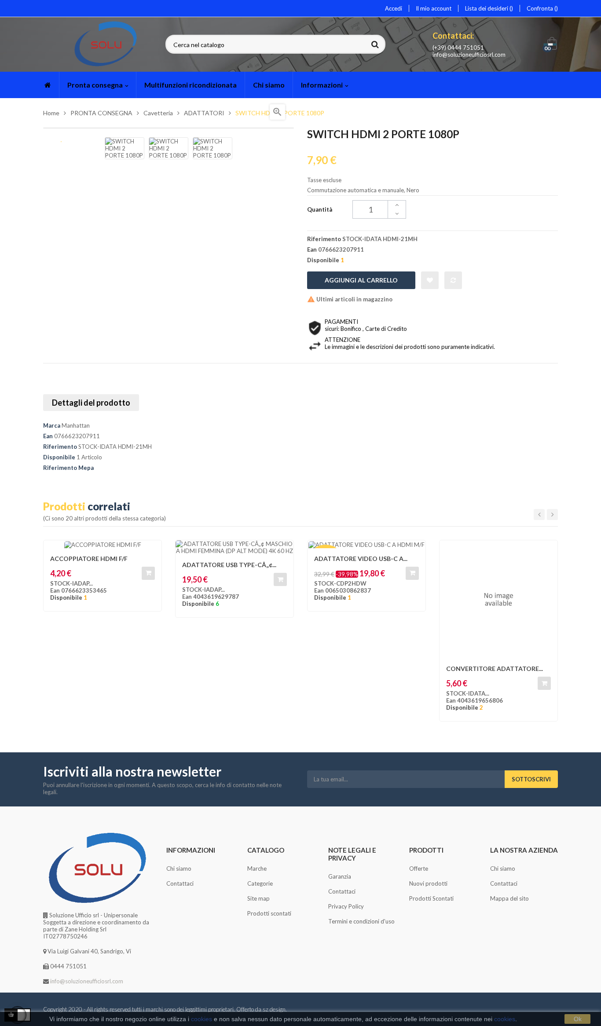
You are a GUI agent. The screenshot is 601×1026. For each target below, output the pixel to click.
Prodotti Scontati (431, 898)
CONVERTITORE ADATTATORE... (494, 668)
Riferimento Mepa (68, 467)
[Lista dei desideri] (430, 280)
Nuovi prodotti (428, 883)
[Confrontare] (453, 280)
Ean (48, 436)
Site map (258, 898)
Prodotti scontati (269, 913)
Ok (578, 1018)
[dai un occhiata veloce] (282, 551)
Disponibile (59, 457)
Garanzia (339, 876)
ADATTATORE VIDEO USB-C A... (360, 558)
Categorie (260, 883)
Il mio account (433, 8)
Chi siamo (178, 868)
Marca (51, 425)
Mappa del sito (509, 898)
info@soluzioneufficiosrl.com (469, 54)
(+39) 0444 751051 (458, 47)
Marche (257, 868)
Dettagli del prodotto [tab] (91, 402)
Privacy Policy (346, 906)
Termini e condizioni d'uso (361, 921)
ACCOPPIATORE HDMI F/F (89, 558)
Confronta (540, 8)
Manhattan (76, 425)
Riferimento (60, 446)
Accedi (393, 8)
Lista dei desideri (487, 8)
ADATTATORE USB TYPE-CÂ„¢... (229, 564)
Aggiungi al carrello (361, 280)
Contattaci (180, 883)
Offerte (418, 868)
